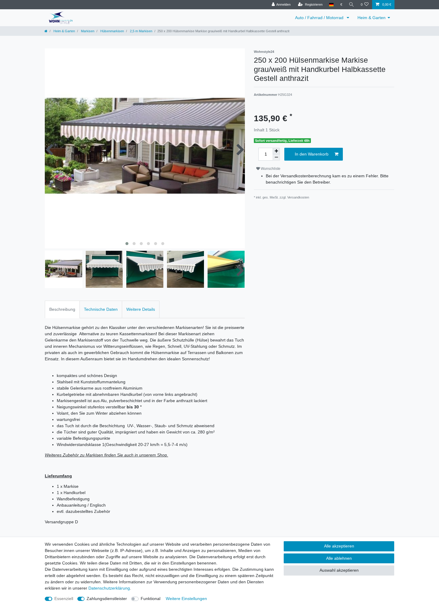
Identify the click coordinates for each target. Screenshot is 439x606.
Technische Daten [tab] (101, 309)
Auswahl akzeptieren (339, 570)
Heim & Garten (371, 17)
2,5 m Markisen (140, 31)
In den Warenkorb (312, 154)
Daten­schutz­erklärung (109, 588)
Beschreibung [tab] (62, 309)
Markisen (87, 31)
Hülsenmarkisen (111, 31)
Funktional (150, 598)
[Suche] (351, 4)
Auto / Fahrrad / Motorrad (320, 17)
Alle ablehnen (339, 558)
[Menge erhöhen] (276, 151)
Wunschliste (270, 169)
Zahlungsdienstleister (107, 598)
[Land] (331, 4)
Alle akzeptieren (339, 546)
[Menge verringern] (276, 157)
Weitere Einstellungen (186, 598)
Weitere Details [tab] (140, 309)
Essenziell (63, 598)
